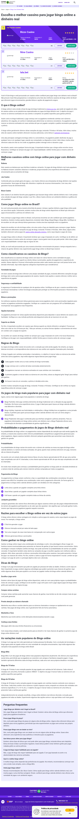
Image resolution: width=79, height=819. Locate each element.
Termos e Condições (8, 816)
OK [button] (70, 810)
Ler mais (59, 45)
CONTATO (60, 2)
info (70, 813)
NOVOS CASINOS (58, 6)
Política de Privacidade (22, 816)
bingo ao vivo (51, 109)
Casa (2, 9)
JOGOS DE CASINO (46, 6)
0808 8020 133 (63, 801)
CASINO (20, 6)
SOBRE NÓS (67, 2)
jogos (7, 9)
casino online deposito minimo (35, 232)
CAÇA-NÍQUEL (29, 6)
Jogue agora (71, 45)
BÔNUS (37, 6)
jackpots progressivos (61, 133)
